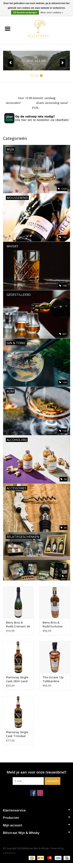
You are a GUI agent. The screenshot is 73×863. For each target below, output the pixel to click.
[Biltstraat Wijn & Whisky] (44, 29)
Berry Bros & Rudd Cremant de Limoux (18, 624)
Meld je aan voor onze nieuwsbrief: (37, 772)
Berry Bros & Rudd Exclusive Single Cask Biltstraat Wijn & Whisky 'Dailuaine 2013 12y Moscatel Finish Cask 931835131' (54, 624)
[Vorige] (10, 63)
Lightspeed (9, 852)
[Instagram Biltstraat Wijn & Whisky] (40, 793)
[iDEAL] (40, 857)
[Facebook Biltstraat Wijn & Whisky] (33, 793)
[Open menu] (7, 28)
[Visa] (57, 857)
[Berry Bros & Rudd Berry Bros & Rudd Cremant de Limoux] (18, 602)
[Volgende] (62, 63)
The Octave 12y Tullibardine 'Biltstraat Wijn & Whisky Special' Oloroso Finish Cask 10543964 (54, 679)
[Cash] (31, 857)
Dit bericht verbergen (25, 12)
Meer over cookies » (51, 12)
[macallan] (36, 60)
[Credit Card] (66, 857)
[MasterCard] (49, 857)
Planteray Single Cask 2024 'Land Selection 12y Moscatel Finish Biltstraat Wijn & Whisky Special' (17, 679)
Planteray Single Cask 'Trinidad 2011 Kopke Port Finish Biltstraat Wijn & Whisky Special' (17, 734)
